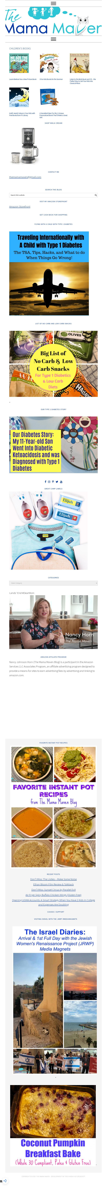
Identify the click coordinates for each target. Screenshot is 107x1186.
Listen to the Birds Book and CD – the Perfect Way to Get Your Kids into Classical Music (83, 81)
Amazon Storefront (19, 206)
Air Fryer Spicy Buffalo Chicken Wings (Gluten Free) (53, 895)
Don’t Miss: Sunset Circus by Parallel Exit (53, 889)
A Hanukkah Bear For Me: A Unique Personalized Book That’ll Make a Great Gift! (53, 115)
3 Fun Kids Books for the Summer (51, 79)
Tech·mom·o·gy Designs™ (75, 1176)
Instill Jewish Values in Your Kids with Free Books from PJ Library (22, 114)
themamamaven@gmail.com (25, 177)
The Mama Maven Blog (53, 20)
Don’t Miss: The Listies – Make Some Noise (53, 879)
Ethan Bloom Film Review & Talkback (53, 884)
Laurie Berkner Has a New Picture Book (22, 79)
